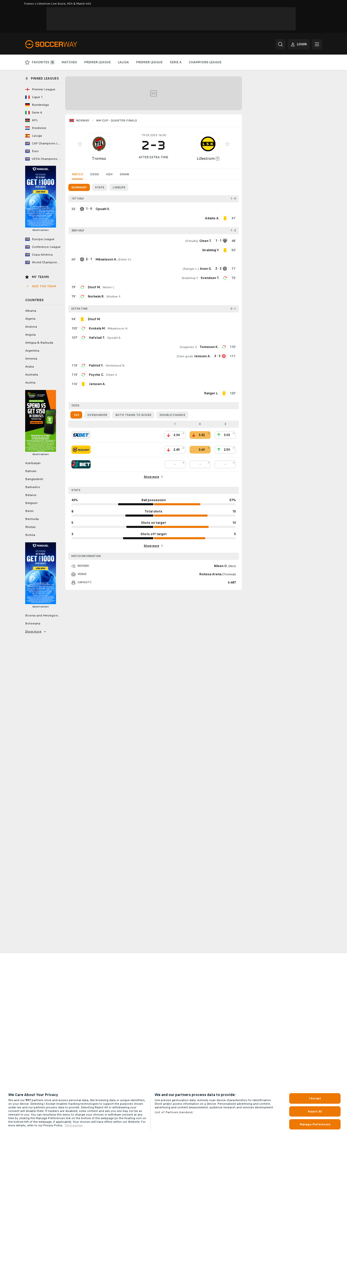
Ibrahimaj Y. (190, 278)
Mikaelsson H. (117, 328)
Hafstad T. (97, 338)
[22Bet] (81, 464)
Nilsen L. (108, 287)
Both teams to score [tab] (133, 415)
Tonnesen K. (209, 347)
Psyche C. (96, 375)
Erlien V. (124, 259)
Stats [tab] (99, 187)
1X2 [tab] (76, 415)
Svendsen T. (210, 278)
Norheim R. (96, 296)
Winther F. (113, 296)
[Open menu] (317, 44)
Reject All (315, 1111)
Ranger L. (191, 269)
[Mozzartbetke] (81, 450)
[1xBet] (81, 435)
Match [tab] (77, 174)
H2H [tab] (109, 174)
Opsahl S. (114, 338)
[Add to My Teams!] (80, 144)
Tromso (99, 158)
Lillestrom (206, 158)
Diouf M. (94, 287)
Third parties (73, 1125)
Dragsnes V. (189, 347)
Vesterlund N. (115, 365)
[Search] (280, 44)
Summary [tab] (79, 187)
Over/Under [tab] (97, 415)
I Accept (315, 1098)
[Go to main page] (60, 44)
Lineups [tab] (118, 187)
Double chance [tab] (172, 415)
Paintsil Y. (96, 365)
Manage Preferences (314, 1124)
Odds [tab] (94, 174)
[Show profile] (99, 144)
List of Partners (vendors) (174, 1112)
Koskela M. (97, 328)
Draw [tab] (124, 174)
